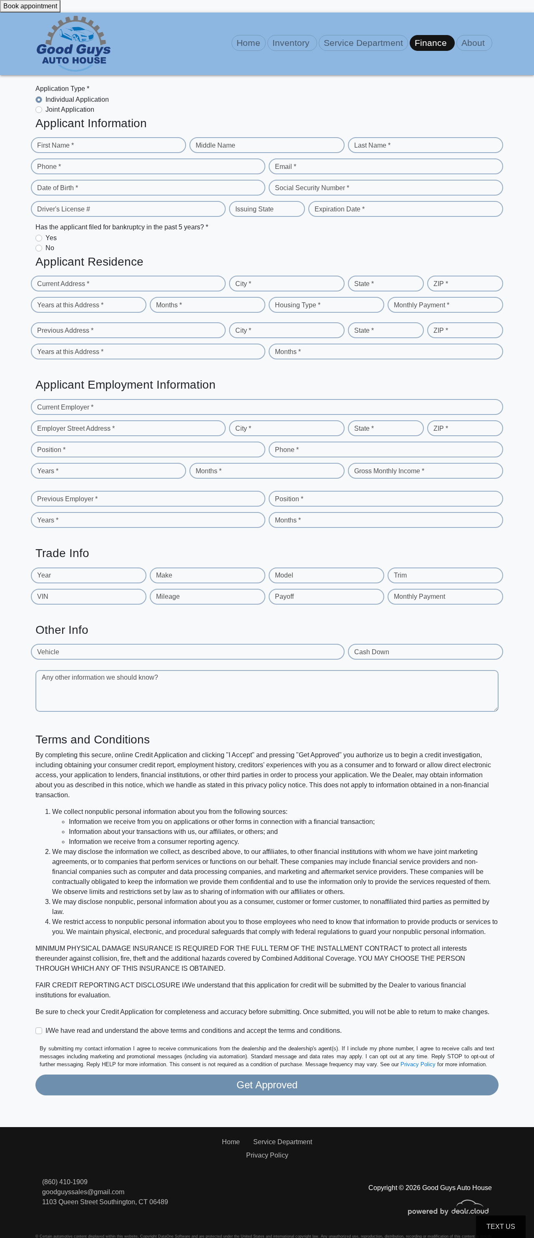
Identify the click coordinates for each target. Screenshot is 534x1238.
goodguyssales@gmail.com (83, 1191)
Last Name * (372, 145)
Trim (400, 575)
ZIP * (440, 283)
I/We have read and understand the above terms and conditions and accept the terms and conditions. (193, 1030)
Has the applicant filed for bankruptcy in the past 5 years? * (121, 227)
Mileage (168, 596)
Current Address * (63, 283)
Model (284, 575)
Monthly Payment (419, 596)
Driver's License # (63, 209)
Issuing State (254, 209)
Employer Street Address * (76, 428)
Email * (285, 166)
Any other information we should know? (100, 677)
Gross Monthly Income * (389, 471)
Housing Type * (297, 305)
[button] (292, 43)
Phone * (49, 166)
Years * (47, 471)
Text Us (500, 1226)
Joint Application (69, 109)
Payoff (284, 596)
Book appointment (30, 6)
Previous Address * (65, 330)
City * (243, 283)
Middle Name (215, 145)
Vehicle (48, 651)
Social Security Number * (312, 187)
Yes (51, 237)
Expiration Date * (340, 209)
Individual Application (77, 99)
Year (44, 575)
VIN (42, 596)
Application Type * (62, 88)
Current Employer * (65, 407)
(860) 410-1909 (65, 1181)
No (49, 247)
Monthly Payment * (421, 305)
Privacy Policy (418, 1064)
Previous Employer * (67, 498)
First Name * (55, 145)
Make (164, 575)
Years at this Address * (70, 305)
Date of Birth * (57, 187)
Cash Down (371, 651)
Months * (169, 305)
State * (364, 283)
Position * (51, 449)
